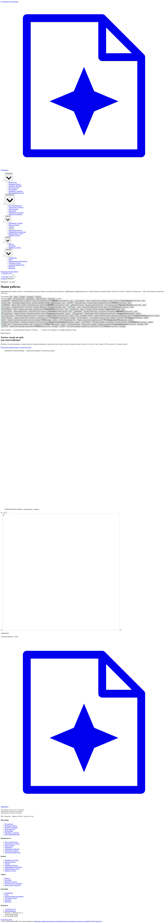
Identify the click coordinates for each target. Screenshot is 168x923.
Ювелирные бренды (15, 230)
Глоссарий (12, 246)
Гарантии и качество (15, 214)
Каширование (30, 298)
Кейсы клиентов (14, 225)
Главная (3, 278)
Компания (8, 249)
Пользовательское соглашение (66, 921)
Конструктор (5, 271)
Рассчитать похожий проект (10, 347)
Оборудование (13, 209)
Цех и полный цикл (15, 205)
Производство (10, 195)
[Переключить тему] (13, 276)
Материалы (12, 211)
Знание (8, 237)
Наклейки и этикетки (16, 191)
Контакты (12, 268)
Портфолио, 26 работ (16, 223)
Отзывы (11, 227)
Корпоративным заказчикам (18, 261)
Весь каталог (13, 182)
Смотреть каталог (26, 347)
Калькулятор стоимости (12, 885)
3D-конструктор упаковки (13, 883)
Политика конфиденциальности (44, 921)
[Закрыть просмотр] (6, 513)
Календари (30, 296)
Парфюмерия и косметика (17, 232)
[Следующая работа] (120, 630)
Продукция (9, 173)
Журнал (11, 244)
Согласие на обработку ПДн (85, 921)
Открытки (38, 296)
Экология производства (16, 265)
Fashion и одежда (14, 235)
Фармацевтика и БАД (16, 234)
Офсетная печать (41, 298)
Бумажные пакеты (15, 184)
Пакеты (16, 296)
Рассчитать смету (6, 919)
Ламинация (51, 298)
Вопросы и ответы (15, 247)
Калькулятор (14, 271)
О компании (13, 258)
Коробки (22, 296)
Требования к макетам (16, 212)
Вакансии (12, 266)
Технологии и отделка (16, 207)
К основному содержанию (9, 1)
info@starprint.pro (10, 911)
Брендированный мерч (16, 193)
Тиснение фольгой (18, 298)
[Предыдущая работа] (1, 630)
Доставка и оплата (15, 263)
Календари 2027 (14, 187)
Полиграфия (13, 189)
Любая (9, 298)
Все (11, 296)
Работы (8, 216)
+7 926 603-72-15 (6, 273)
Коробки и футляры (15, 186)
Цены (10, 259)
